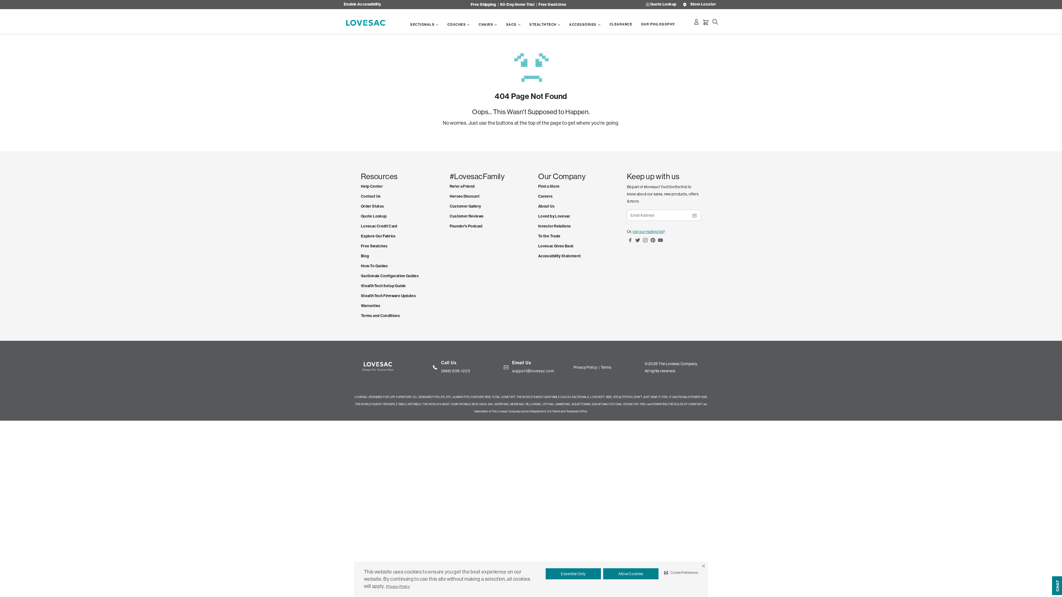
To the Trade (549, 236)
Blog (365, 256)
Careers (545, 196)
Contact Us (371, 196)
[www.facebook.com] (630, 242)
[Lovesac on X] (637, 242)
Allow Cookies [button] (630, 574)
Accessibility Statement (559, 256)
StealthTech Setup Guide (383, 286)
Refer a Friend (462, 186)
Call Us (449, 362)
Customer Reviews (467, 216)
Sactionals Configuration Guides (390, 276)
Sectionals (422, 25)
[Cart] (705, 22)
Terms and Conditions (380, 315)
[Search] (715, 22)
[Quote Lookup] (647, 4)
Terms (606, 367)
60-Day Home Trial (517, 4)
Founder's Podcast (466, 226)
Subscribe (694, 217)
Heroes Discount (465, 196)
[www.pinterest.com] (653, 242)
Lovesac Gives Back (556, 246)
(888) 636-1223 (455, 371)
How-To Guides (374, 266)
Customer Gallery (465, 206)
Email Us (521, 362)
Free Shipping (483, 4)
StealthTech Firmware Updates (388, 296)
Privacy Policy (398, 586)
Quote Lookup (663, 4)
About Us (546, 206)
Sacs (511, 25)
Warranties (371, 305)
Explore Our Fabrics (378, 236)
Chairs (486, 25)
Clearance (621, 24)
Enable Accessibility (362, 4)
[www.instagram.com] (645, 242)
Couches (456, 25)
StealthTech (542, 25)
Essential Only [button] (573, 574)
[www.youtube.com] (660, 242)
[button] (703, 566)
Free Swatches (552, 4)
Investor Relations (554, 226)
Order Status (372, 206)
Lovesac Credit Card (379, 226)
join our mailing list (648, 231)
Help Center (372, 186)
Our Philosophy (658, 24)
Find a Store (548, 186)
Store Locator (703, 4)
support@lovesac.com (533, 371)
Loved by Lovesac (554, 216)
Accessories (583, 25)
